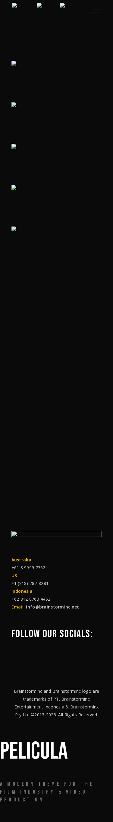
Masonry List (38, 206)
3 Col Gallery (39, 81)
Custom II (30, 164)
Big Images (32, 123)
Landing (19, 98)
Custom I (29, 247)
